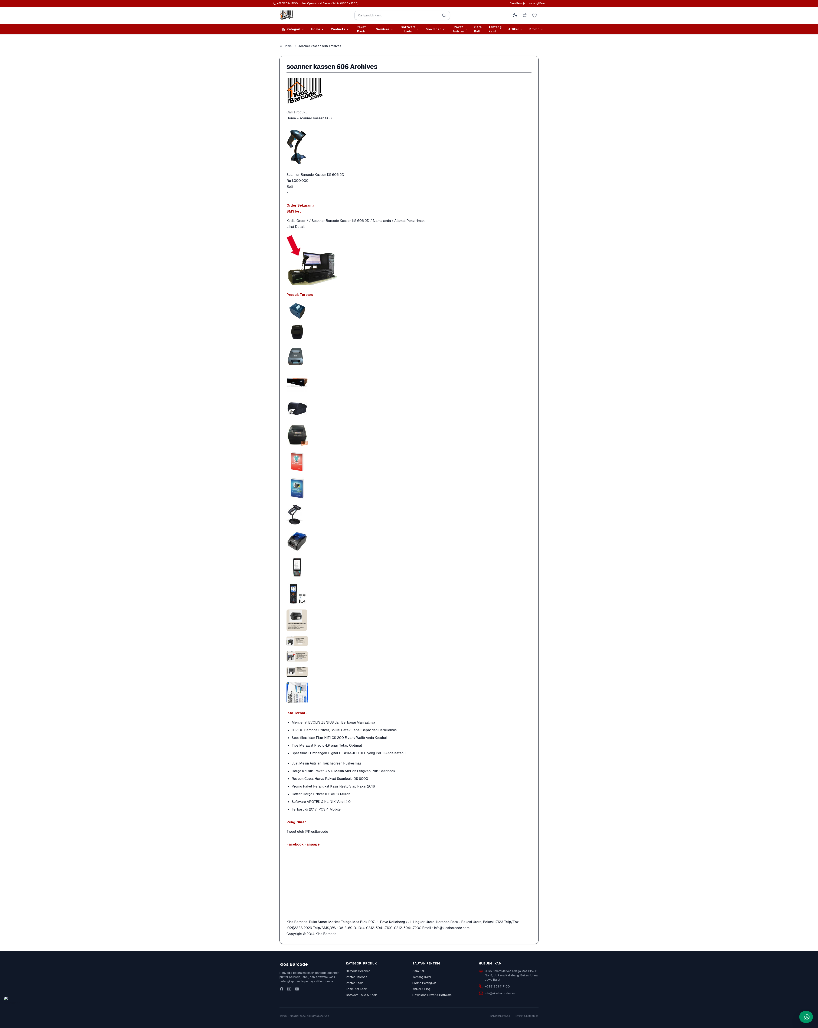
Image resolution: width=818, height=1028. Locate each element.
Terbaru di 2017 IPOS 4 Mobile (316, 809)
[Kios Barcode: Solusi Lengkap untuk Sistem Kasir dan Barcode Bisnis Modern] (409, 692)
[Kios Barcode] (409, 91)
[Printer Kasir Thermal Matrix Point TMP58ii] (409, 332)
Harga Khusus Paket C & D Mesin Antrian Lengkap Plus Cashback (343, 771)
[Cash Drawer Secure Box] (409, 382)
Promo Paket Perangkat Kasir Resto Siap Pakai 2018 (333, 786)
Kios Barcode (325, 934)
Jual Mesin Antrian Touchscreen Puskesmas (326, 763)
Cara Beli (478, 29)
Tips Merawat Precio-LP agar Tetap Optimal (327, 745)
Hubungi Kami (537, 3)
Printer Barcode (356, 977)
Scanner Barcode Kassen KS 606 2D (315, 174)
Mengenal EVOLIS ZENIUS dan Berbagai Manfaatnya (333, 722)
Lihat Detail (296, 226)
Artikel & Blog (421, 989)
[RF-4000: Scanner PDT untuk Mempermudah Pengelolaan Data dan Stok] (409, 593)
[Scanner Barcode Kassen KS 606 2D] (409, 146)
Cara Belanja (517, 3)
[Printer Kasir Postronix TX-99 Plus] (409, 435)
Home (288, 46)
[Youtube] (297, 989)
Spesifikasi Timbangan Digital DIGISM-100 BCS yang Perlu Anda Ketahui (349, 753)
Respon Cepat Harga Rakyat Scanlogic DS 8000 (330, 778)
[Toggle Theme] (515, 15)
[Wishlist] (534, 15)
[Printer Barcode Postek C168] (409, 408)
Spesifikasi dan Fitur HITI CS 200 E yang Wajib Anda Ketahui (339, 738)
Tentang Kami (494, 29)
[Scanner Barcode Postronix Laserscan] (409, 514)
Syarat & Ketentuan (527, 1016)
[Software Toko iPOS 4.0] (409, 488)
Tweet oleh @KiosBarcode (307, 831)
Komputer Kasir (356, 989)
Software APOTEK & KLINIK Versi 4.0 (321, 801)
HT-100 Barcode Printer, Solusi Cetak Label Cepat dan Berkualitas (344, 730)
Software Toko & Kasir (361, 995)
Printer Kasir (354, 983)
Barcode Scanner (358, 971)
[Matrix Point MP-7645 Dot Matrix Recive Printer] (409, 355)
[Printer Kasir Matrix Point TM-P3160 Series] (409, 311)
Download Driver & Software (432, 995)
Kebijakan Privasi (500, 1016)
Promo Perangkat (424, 983)
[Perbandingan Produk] (525, 15)
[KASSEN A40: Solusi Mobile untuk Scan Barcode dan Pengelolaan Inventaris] (409, 567)
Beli (290, 186)
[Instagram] (289, 989)
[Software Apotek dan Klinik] (409, 461)
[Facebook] (281, 989)
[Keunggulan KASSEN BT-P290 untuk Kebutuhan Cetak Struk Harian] (409, 541)
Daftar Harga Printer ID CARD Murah (321, 794)
